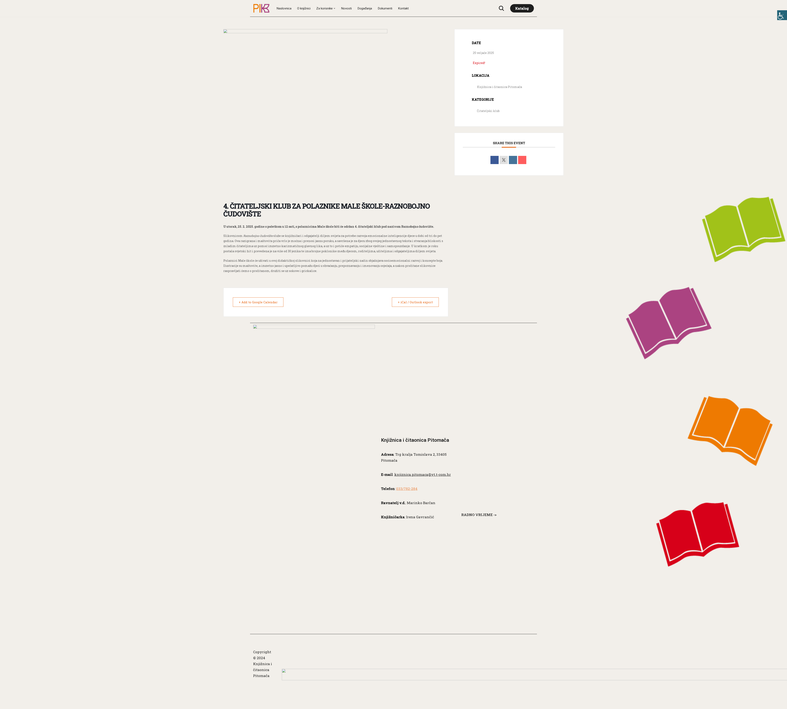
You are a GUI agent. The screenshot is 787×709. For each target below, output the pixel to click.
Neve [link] (257, 685)
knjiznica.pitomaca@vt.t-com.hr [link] (422, 474)
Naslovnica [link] (283, 8)
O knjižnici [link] (303, 8)
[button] (334, 8)
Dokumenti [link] (385, 8)
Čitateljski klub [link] (488, 111)
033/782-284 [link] (406, 488)
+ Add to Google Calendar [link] (258, 302)
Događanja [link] (364, 8)
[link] (782, 15)
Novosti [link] (346, 8)
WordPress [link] (262, 703)
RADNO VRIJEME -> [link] (479, 514)
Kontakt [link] (403, 8)
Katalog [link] (522, 8)
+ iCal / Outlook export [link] (415, 302)
